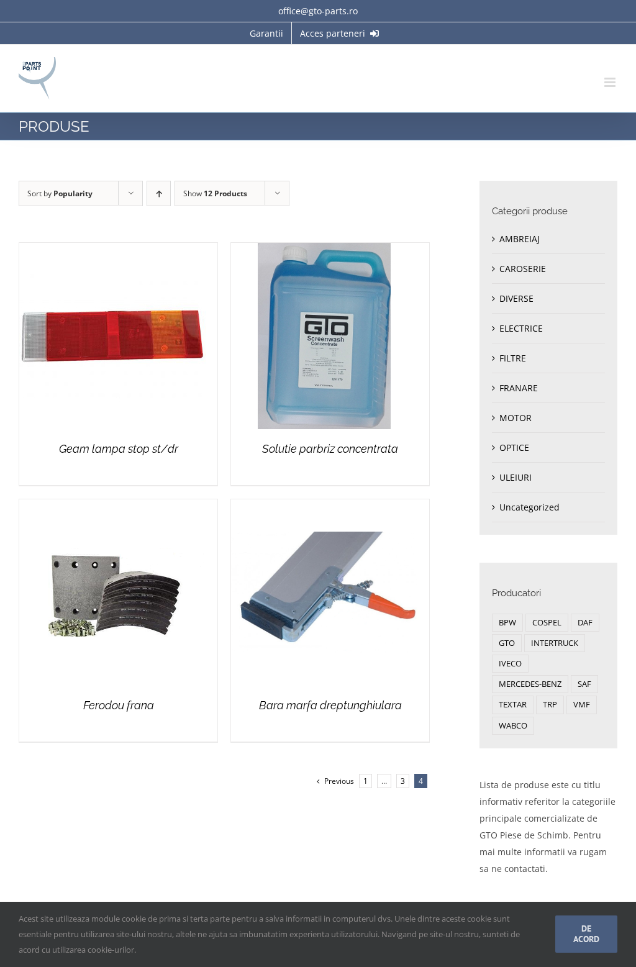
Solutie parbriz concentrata (330, 448)
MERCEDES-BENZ (530, 684)
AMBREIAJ (519, 239)
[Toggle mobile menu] (610, 82)
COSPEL (546, 622)
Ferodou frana (118, 705)
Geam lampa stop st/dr (118, 448)
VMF (581, 704)
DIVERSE (516, 298)
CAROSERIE (522, 269)
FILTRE (512, 358)
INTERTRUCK (554, 643)
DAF (585, 622)
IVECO (510, 663)
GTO (507, 643)
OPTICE (514, 447)
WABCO (513, 725)
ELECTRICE (521, 328)
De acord (586, 934)
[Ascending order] (159, 193)
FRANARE (518, 388)
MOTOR (515, 418)
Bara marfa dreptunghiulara (330, 705)
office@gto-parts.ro (318, 11)
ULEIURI (515, 477)
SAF (584, 684)
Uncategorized (529, 507)
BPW (507, 622)
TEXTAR (513, 704)
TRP (550, 704)
